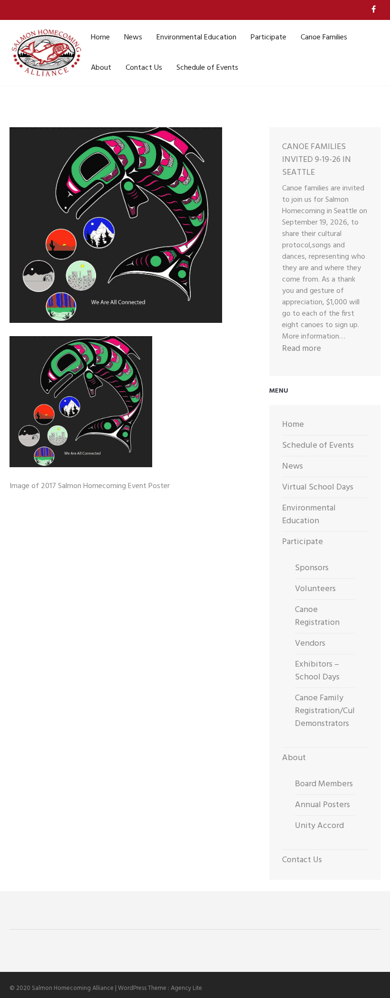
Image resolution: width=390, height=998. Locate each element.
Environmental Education (196, 37)
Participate (268, 37)
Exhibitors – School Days (317, 671)
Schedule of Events (207, 68)
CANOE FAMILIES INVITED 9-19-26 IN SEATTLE (316, 160)
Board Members (324, 784)
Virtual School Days (317, 487)
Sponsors (312, 568)
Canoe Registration (317, 616)
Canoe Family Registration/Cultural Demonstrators (333, 711)
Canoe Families (324, 37)
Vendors (310, 643)
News (133, 37)
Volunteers (315, 589)
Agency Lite (186, 988)
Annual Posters (322, 805)
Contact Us (144, 68)
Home (100, 37)
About (101, 68)
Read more (301, 348)
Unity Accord (319, 825)
